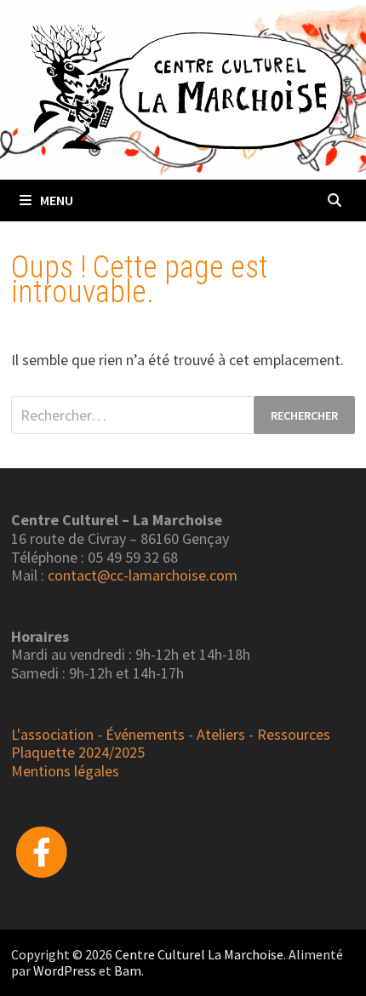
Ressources (293, 734)
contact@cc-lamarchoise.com (142, 575)
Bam (127, 970)
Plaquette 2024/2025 (78, 752)
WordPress (64, 970)
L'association (52, 734)
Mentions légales (65, 771)
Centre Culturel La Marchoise (199, 954)
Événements (145, 734)
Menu (56, 200)
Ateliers (221, 734)
